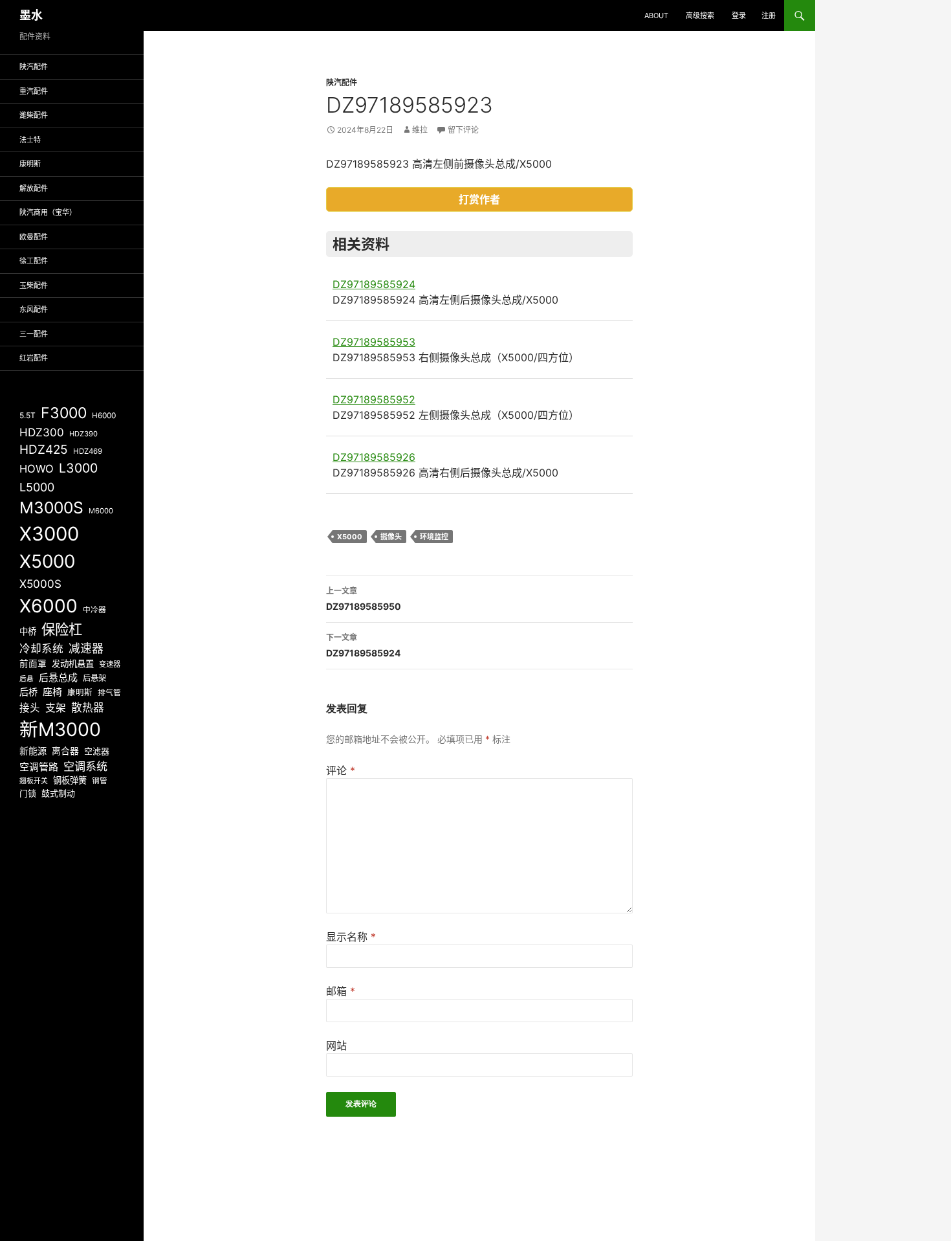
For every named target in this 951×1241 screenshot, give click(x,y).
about (656, 15)
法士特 (30, 139)
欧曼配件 (33, 236)
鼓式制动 (58, 793)
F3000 (64, 413)
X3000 (49, 533)
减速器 (86, 648)
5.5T (27, 415)
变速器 (109, 664)
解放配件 (33, 188)
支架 (55, 708)
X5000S (40, 583)
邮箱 (340, 991)
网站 (336, 1045)
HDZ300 (41, 432)
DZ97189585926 (374, 457)
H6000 (104, 415)
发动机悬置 (73, 663)
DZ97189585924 (374, 284)
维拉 (420, 130)
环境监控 (434, 536)
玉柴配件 (33, 285)
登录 (739, 15)
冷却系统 (41, 648)
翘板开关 (33, 780)
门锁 (27, 793)
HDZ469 (87, 451)
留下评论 (463, 130)
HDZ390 (83, 433)
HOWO (36, 468)
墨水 (31, 15)
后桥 (28, 691)
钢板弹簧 (70, 780)
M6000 (101, 510)
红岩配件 (33, 358)
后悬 (26, 679)
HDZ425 (43, 449)
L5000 (36, 487)
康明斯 (30, 163)
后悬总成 (58, 677)
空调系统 (85, 766)
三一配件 (33, 334)
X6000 (48, 606)
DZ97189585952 (374, 399)
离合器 (65, 751)
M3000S (51, 507)
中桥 (27, 631)
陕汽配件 (341, 82)
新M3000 (60, 729)
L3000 (78, 468)
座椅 (52, 692)
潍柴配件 (33, 115)
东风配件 (33, 309)
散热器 (87, 707)
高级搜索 (700, 15)
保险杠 (61, 629)
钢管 (99, 780)
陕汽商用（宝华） (47, 212)
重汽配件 (33, 91)
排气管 (109, 692)
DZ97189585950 (363, 599)
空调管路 (38, 767)
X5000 (349, 536)
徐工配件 (33, 260)
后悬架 (94, 678)
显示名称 (351, 936)
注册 (768, 15)
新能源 (33, 750)
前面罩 (33, 663)
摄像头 (391, 536)
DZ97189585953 (374, 341)
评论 (340, 770)
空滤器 (96, 751)
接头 (29, 708)
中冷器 (94, 609)
